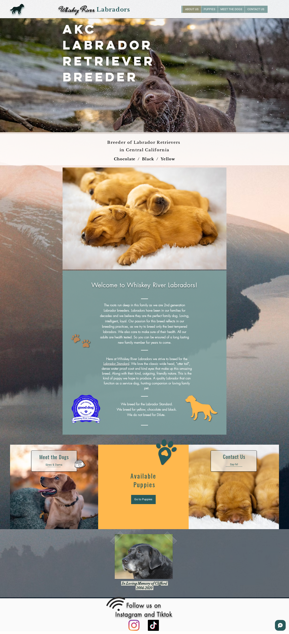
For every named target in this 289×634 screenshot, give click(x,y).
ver (92, 10)
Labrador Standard (116, 363)
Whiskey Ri (73, 10)
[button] (209, 9)
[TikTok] (153, 625)
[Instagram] (133, 625)
